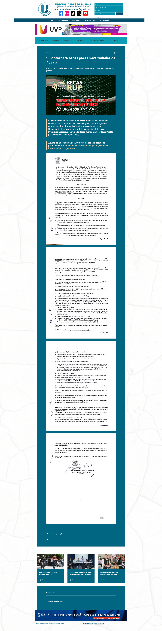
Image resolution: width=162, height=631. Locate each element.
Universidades (67, 40)
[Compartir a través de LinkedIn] (56, 534)
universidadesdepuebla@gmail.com (73, 9)
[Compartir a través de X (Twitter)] (52, 534)
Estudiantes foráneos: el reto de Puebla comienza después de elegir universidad (80, 573)
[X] (79, 13)
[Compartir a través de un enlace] (61, 534)
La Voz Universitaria (42, 40)
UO (109, 40)
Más (115, 40)
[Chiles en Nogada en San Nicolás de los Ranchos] (111, 561)
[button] (123, 40)
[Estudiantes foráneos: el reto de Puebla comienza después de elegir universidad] (81, 561)
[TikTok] (73, 13)
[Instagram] (67, 13)
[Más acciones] (114, 53)
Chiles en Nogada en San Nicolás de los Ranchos (109, 573)
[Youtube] (85, 13)
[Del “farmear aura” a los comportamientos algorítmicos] (50, 561)
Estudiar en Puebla (80, 40)
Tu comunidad (55, 40)
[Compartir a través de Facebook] (47, 534)
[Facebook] (61, 13)
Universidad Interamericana (96, 40)
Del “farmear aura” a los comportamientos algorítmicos (48, 573)
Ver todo (122, 550)
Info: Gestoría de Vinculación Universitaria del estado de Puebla (50, 623)
